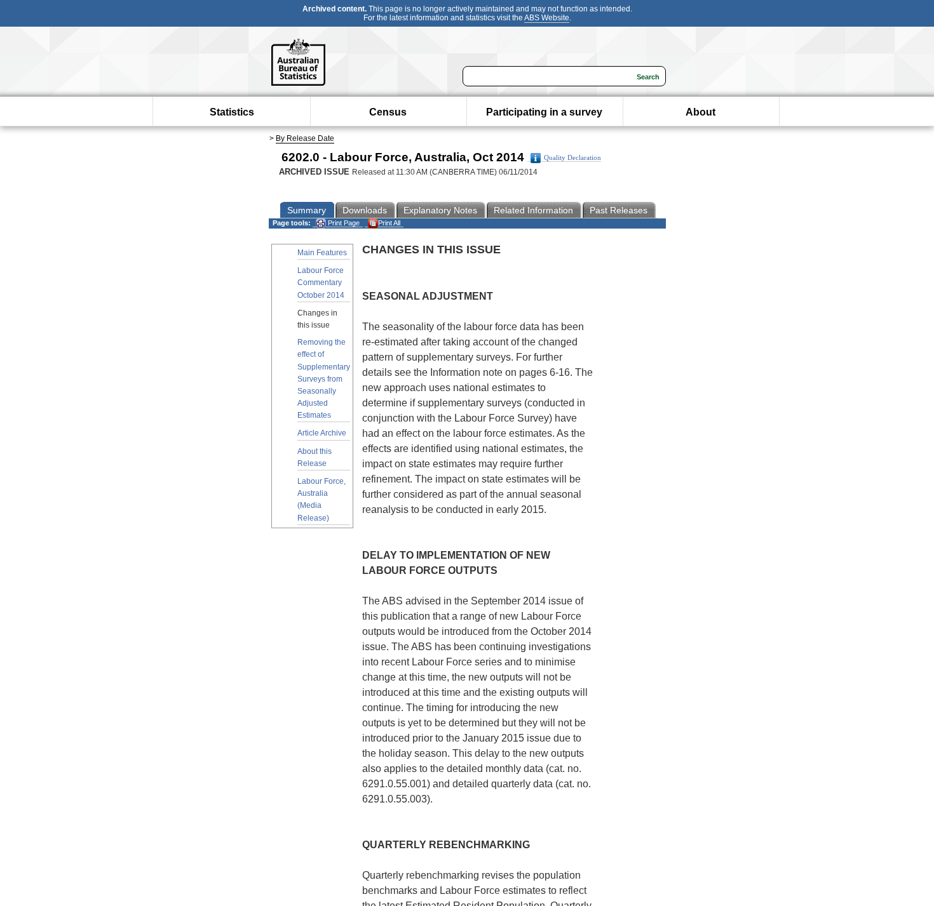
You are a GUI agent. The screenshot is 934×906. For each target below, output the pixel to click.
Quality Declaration (572, 157)
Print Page (343, 223)
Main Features (322, 252)
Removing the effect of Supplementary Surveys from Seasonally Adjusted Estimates (323, 379)
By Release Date (305, 138)
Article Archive (321, 433)
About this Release (314, 457)
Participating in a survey (544, 112)
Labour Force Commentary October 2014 (320, 282)
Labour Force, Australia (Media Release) (321, 500)
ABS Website (546, 17)
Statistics (232, 112)
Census (388, 112)
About (700, 112)
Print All (389, 223)
